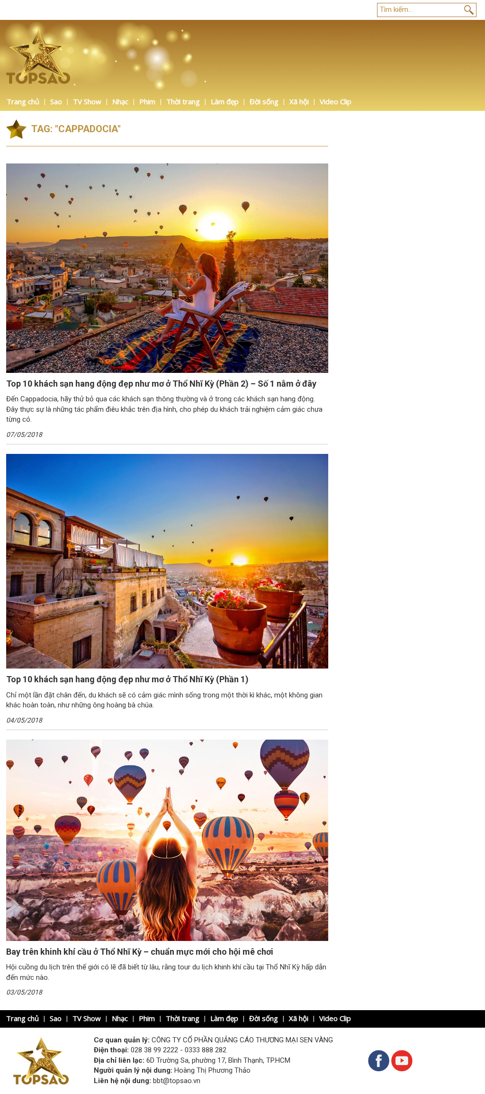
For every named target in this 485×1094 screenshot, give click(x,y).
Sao (56, 101)
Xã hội (299, 101)
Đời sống (264, 101)
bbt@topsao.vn (176, 1080)
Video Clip (335, 101)
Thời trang (183, 101)
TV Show (87, 101)
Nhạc (120, 101)
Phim (147, 101)
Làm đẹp (225, 101)
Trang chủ (23, 101)
